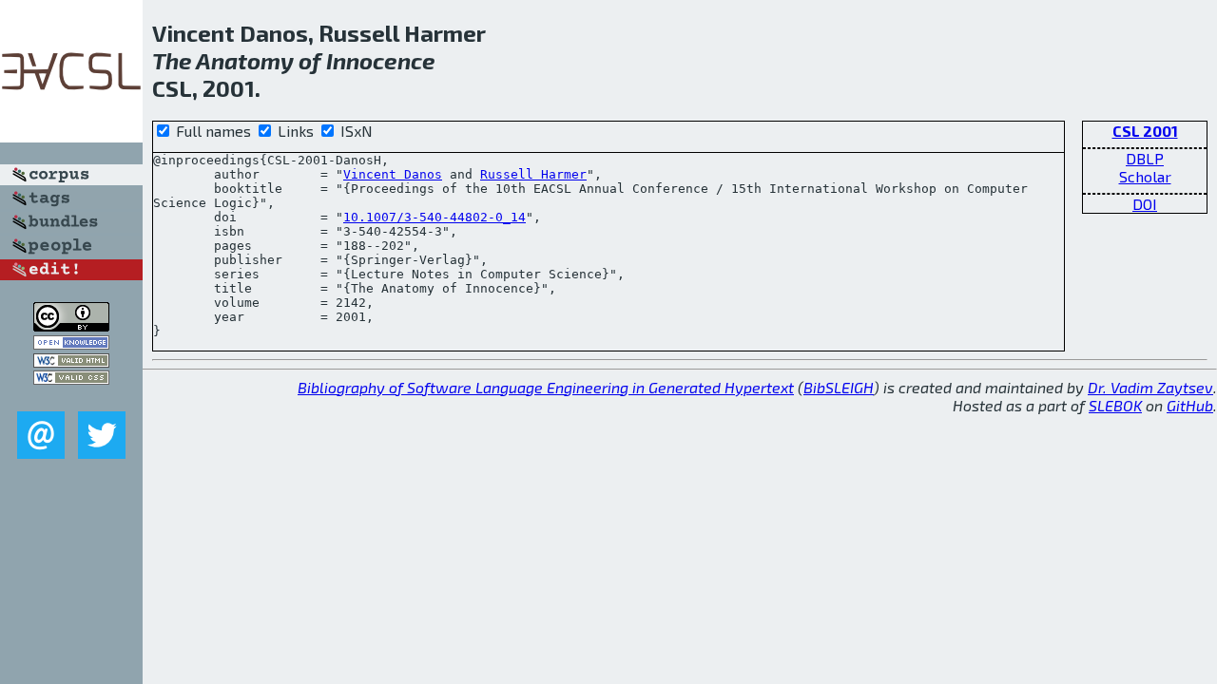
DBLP (1145, 158)
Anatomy (245, 60)
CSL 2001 (1145, 131)
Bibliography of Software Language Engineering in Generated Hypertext (546, 387)
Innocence (380, 60)
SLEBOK (1115, 405)
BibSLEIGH (838, 387)
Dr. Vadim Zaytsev (1150, 387)
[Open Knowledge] (71, 343)
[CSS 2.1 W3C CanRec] (71, 398)
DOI (1144, 204)
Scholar (1145, 176)
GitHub (1190, 405)
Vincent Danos (392, 174)
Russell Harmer (533, 174)
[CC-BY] (71, 325)
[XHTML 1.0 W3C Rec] (71, 361)
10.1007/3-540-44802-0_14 (434, 217)
